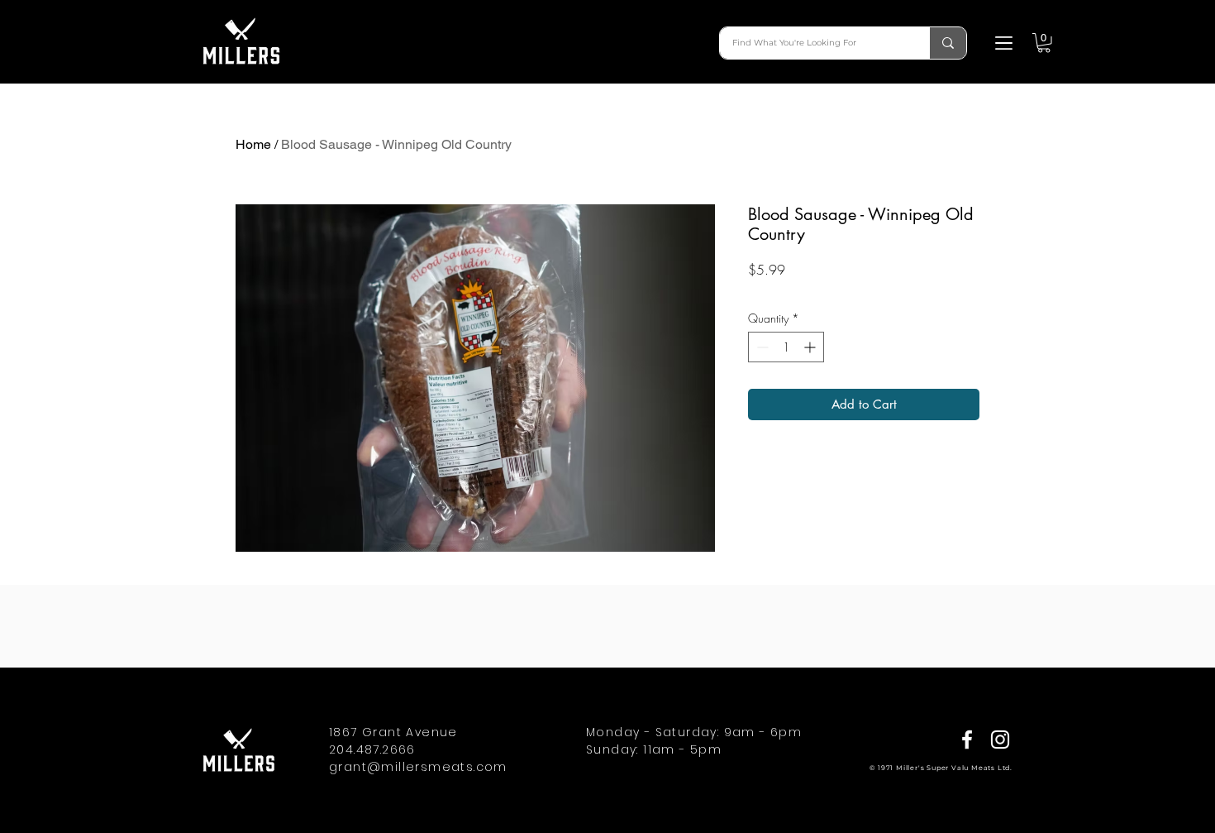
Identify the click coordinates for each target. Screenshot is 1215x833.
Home (253, 144)
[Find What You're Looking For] (947, 43)
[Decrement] (760, 347)
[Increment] (811, 347)
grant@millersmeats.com (418, 767)
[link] (1043, 43)
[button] (1003, 43)
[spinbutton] (786, 347)
